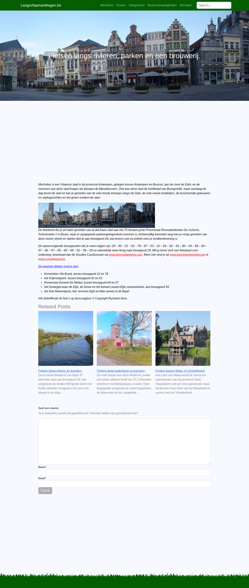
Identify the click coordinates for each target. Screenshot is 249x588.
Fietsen (121, 5)
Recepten (186, 5)
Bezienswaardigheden (162, 5)
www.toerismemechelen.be (187, 254)
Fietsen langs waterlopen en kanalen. (121, 370)
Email (42, 478)
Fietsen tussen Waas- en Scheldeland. (180, 370)
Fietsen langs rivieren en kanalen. (60, 370)
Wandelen (106, 5)
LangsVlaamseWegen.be (41, 5)
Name (42, 467)
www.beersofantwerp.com (125, 254)
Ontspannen (137, 5)
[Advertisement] (124, 135)
